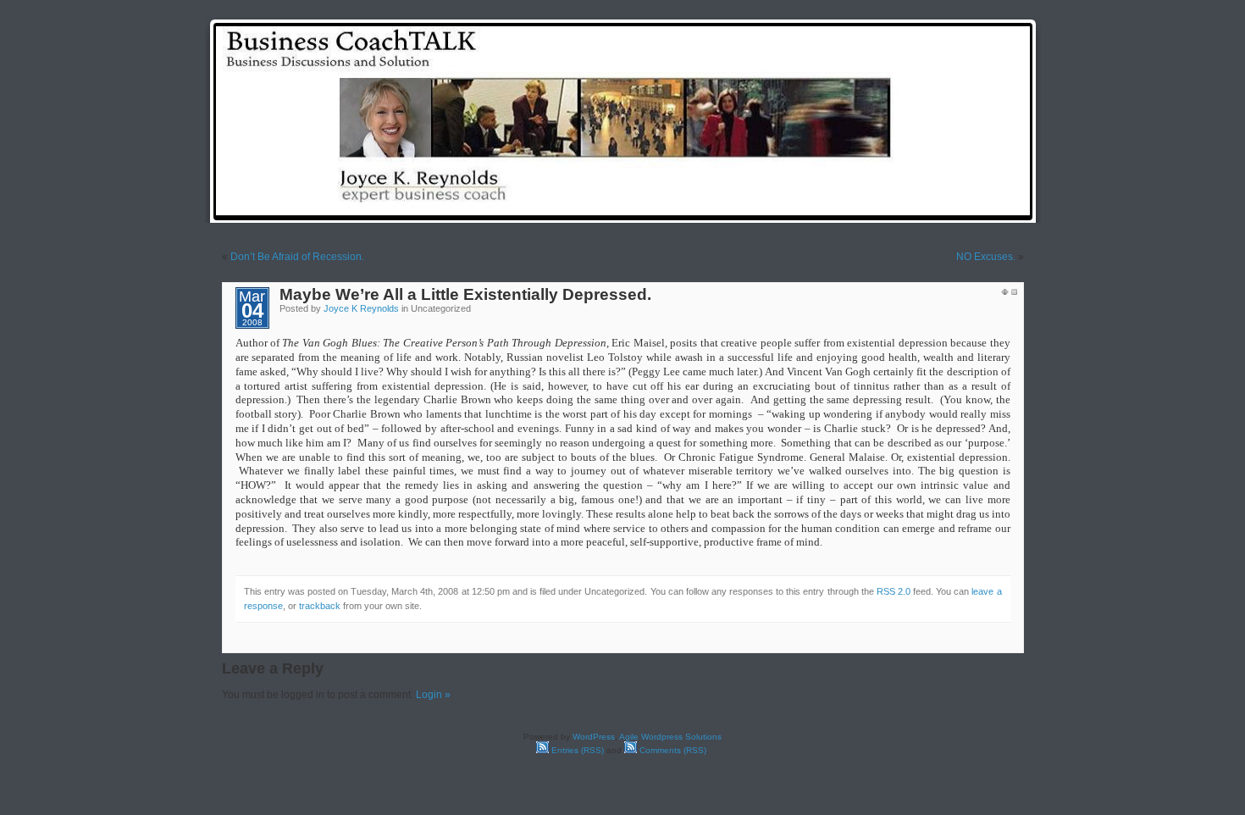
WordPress (594, 736)
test (755, 205)
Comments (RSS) (671, 750)
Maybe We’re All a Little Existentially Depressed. (465, 294)
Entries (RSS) (576, 750)
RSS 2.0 (893, 591)
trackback (319, 606)
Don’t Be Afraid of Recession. (297, 257)
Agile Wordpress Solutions (670, 736)
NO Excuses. (985, 257)
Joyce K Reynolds (361, 308)
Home (711, 205)
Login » (433, 695)
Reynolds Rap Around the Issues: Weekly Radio (902, 205)
